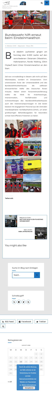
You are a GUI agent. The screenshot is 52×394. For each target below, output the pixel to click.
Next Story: (25, 230)
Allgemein (21, 46)
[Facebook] (19, 302)
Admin (42, 23)
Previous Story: (31, 219)
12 (21, 362)
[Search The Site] (28, 302)
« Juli (10, 382)
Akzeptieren (29, 388)
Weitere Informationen (29, 385)
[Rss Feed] (14, 302)
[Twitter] (24, 302)
